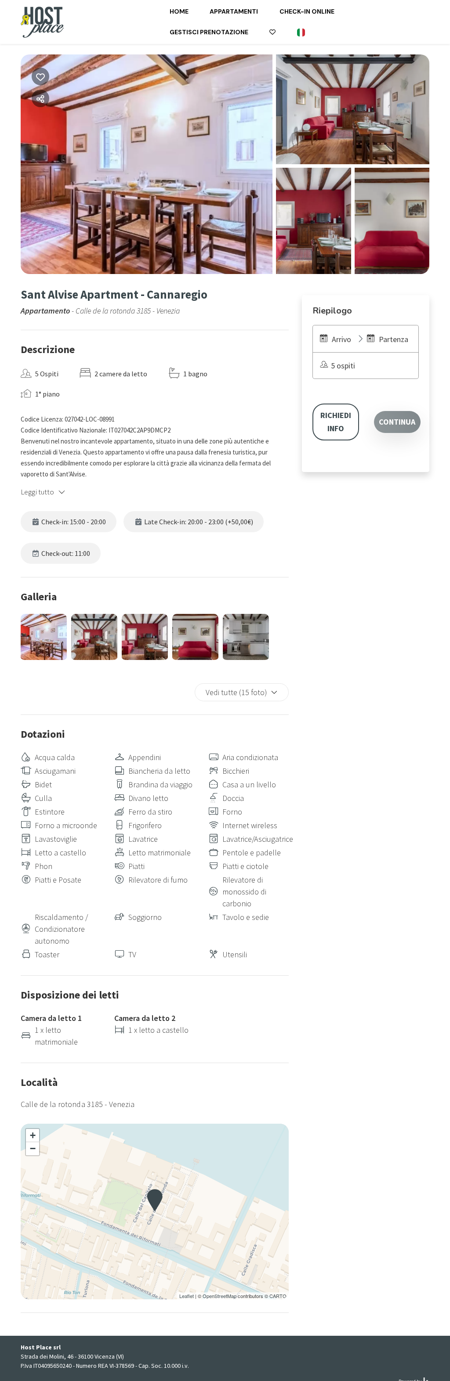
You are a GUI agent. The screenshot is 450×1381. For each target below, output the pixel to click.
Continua (397, 422)
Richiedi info (335, 421)
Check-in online (306, 11)
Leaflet (186, 1295)
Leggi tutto (37, 492)
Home (179, 11)
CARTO (278, 1295)
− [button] (33, 1148)
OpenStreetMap (219, 1295)
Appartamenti (234, 11)
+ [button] (33, 1135)
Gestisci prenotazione (209, 32)
